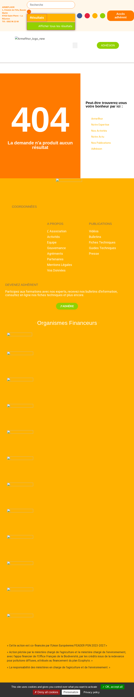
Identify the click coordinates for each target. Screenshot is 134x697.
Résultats (37, 17)
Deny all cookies (47, 692)
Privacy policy (92, 692)
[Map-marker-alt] (102, 15)
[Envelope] (95, 15)
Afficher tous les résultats (55, 26)
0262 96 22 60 (13, 21)
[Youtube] (87, 15)
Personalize (71, 692)
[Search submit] (29, 12)
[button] (75, 45)
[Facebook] (79, 15)
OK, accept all (114, 686)
